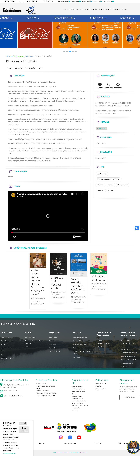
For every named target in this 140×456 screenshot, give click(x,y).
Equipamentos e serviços (129, 352)
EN (43, 1)
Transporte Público (7, 358)
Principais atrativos (127, 363)
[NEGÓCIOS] (133, 18)
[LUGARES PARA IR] (75, 18)
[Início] (19, 6)
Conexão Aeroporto (7, 341)
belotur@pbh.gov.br (10, 390)
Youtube (100, 88)
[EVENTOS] (39, 18)
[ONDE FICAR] (105, 18)
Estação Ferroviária (7, 348)
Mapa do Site (98, 443)
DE (48, 1)
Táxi (2, 354)
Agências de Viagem (79, 344)
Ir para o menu (75, 1)
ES (53, 1)
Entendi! (23, 423)
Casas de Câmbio (78, 341)
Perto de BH (76, 408)
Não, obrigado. (24, 429)
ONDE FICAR (96, 18)
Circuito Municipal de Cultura (45, 395)
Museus (74, 394)
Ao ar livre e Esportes (79, 400)
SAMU (27, 346)
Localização (30, 68)
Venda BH (124, 366)
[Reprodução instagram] (35, 35)
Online (110, 190)
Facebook (118, 88)
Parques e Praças (77, 398)
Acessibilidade (10, 1)
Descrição (19, 68)
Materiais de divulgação (128, 356)
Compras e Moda (77, 403)
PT (51, 1)
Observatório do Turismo (129, 359)
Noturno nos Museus (42, 390)
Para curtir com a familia (80, 405)
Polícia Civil (52, 341)
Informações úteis (88, 9)
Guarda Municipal (54, 351)
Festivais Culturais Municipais (45, 386)
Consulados (100, 340)
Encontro (20, 56)
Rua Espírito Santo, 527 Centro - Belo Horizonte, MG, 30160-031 (14, 386)
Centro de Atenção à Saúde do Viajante (34, 342)
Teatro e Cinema (77, 396)
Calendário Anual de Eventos (108, 179)
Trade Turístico (125, 340)
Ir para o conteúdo (64, 1)
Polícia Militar (53, 337)
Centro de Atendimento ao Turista (81, 352)
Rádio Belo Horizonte (17, 396)
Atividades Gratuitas (78, 389)
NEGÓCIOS (125, 18)
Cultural (29, 56)
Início (10, 68)
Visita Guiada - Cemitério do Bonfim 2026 (78, 286)
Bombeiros (52, 344)
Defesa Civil (52, 348)
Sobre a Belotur (70, 9)
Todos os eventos (77, 386)
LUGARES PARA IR (63, 18)
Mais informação (9, 453)
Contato (98, 386)
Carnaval (39, 388)
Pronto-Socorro (30, 337)
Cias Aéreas (76, 357)
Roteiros (74, 410)
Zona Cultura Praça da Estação (46, 393)
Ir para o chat (97, 1)
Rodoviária (4, 344)
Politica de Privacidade (126, 443)
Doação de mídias (126, 349)
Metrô (3, 351)
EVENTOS (31, 18)
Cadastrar (129, 397)
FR (46, 1)
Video (40, 68)
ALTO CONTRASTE (33, 1)
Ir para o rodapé (86, 1)
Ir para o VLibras (107, 1)
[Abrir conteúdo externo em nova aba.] (100, 85)
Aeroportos (5, 337)
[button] (64, 51)
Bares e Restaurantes (79, 391)
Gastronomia (122, 185)
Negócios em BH (100, 388)
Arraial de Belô (41, 383)
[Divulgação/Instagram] (70, 35)
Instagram (109, 88)
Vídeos (116, 9)
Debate (110, 185)
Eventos (9, 56)
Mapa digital (105, 9)
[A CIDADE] (11, 18)
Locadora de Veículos (80, 337)
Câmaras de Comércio (104, 343)
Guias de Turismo (78, 348)
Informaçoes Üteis (70, 443)
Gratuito (100, 190)
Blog (124, 9)
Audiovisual (101, 174)
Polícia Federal (101, 347)
